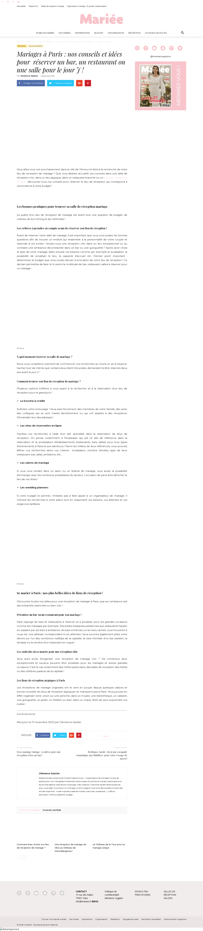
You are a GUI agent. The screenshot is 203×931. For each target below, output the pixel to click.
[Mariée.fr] (101, 19)
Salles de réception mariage (52, 6)
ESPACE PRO (141, 891)
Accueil (20, 41)
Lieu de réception (46, 41)
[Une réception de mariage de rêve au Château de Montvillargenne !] (72, 830)
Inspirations (82, 33)
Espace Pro (33, 6)
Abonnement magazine (175, 919)
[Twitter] (18, 2)
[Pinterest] (13, 2)
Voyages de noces (156, 33)
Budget (98, 33)
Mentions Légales (114, 898)
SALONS (168, 898)
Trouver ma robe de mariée (53, 919)
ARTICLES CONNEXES (29, 810)
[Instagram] (7, 2)
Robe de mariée (45, 33)
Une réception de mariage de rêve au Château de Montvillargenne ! (70, 847)
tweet (106, 736)
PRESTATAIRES (143, 894)
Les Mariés (65, 33)
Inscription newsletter (151, 919)
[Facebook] (2, 2)
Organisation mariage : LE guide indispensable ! (87, 6)
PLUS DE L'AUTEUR (52, 810)
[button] (182, 33)
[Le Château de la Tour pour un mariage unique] (110, 830)
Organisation (116, 33)
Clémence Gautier (29, 76)
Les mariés (74, 919)
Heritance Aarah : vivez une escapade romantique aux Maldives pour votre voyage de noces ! (101, 755)
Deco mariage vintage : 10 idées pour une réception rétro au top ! (39, 753)
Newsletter (21, 6)
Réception (134, 33)
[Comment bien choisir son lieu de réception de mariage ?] (34, 830)
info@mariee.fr (83, 901)
